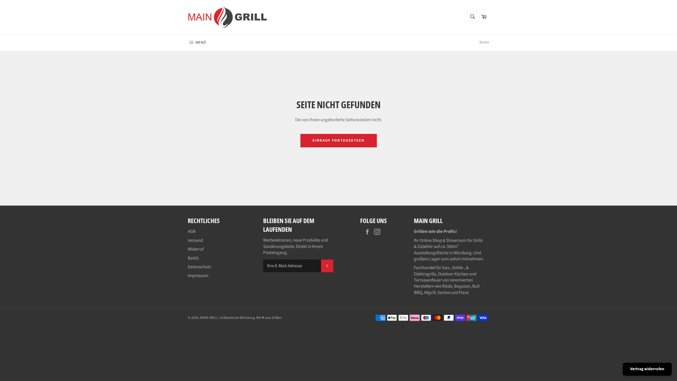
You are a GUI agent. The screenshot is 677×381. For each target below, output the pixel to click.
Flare (463, 292)
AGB (191, 231)
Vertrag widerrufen (647, 369)
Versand (195, 240)
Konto (484, 42)
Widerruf (196, 249)
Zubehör (425, 246)
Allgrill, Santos (437, 292)
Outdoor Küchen (453, 274)
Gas (445, 268)
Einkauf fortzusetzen (339, 140)
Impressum (198, 276)
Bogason (462, 286)
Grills (478, 240)
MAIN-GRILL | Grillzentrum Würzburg (227, 317)
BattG (193, 258)
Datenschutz (199, 267)
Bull (475, 286)
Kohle (457, 268)
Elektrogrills (425, 274)
